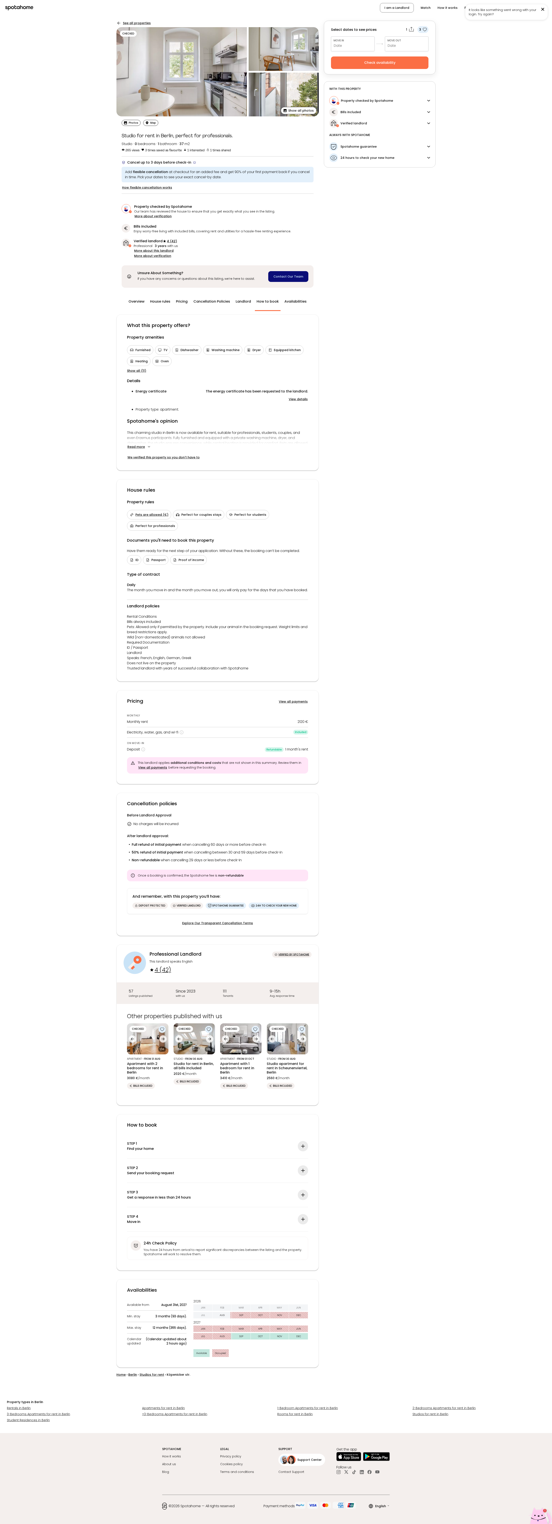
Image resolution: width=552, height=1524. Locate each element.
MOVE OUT (394, 40)
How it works (448, 8)
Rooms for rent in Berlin (295, 1414)
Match (426, 8)
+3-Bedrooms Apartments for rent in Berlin (174, 1414)
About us (169, 1464)
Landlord (243, 301)
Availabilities (295, 301)
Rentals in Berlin (19, 1408)
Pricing (182, 301)
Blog (165, 1472)
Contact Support (291, 1472)
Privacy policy (230, 1456)
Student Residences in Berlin (28, 1420)
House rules (160, 301)
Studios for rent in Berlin (430, 1414)
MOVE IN (339, 40)
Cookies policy (231, 1464)
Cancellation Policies (211, 301)
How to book (268, 301)
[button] (525, 8)
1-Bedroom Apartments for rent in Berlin (307, 1408)
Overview (136, 301)
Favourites (472, 8)
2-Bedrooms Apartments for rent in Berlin (444, 1408)
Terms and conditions (237, 1472)
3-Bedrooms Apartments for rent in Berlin (38, 1414)
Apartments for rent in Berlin (163, 1408)
